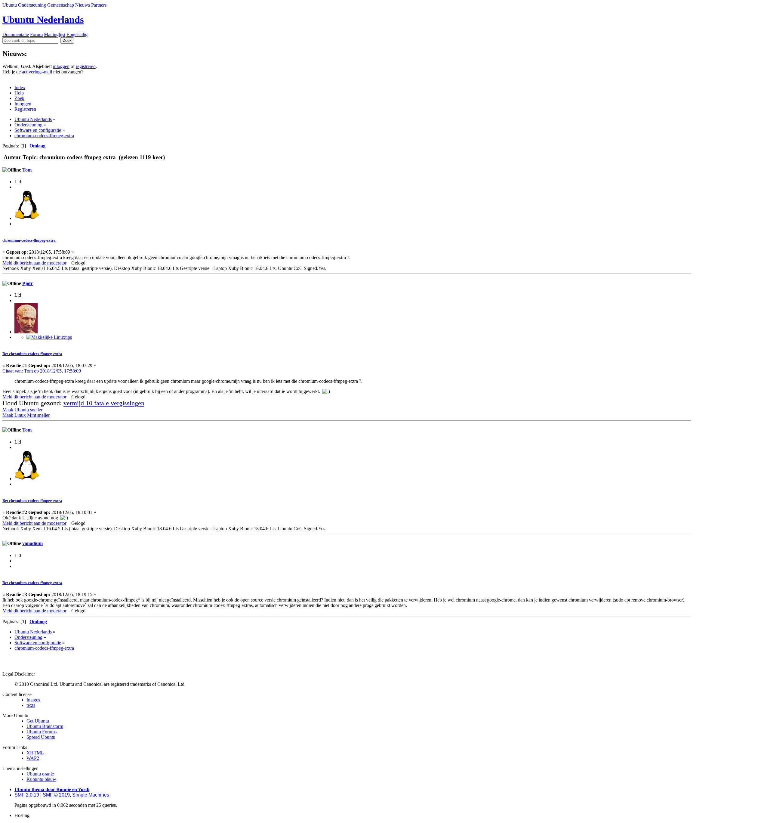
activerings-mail (37, 71)
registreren (86, 66)
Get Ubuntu (37, 720)
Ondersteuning (32, 5)
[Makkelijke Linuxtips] (49, 337)
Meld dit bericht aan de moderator (34, 262)
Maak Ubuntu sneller (22, 409)
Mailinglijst (54, 34)
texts (30, 705)
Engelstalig (77, 34)
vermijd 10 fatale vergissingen (103, 403)
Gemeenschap (60, 5)
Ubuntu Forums (41, 731)
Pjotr (27, 283)
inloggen (61, 66)
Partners (98, 5)
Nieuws (82, 5)
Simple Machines (90, 794)
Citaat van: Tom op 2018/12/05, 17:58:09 (41, 370)
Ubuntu (9, 5)
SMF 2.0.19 (26, 794)
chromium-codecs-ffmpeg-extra (29, 240)
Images (33, 699)
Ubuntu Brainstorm (44, 726)
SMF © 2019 (56, 794)
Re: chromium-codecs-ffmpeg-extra (32, 353)
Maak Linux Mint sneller (26, 415)
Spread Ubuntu (40, 737)
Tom (27, 169)
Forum (36, 34)
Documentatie (15, 34)
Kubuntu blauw (41, 779)
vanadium (32, 543)
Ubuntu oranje (40, 773)
